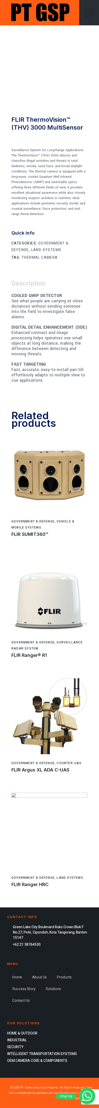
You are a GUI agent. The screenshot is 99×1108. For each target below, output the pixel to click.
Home (17, 977)
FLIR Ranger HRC (29, 884)
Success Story (24, 989)
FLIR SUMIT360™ (29, 534)
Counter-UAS (69, 763)
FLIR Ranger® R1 (29, 655)
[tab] (31, 284)
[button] (89, 12)
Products (64, 977)
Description (28, 283)
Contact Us (21, 1000)
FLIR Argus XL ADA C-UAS (40, 769)
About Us (39, 977)
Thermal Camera (40, 257)
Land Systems (46, 250)
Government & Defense (33, 521)
